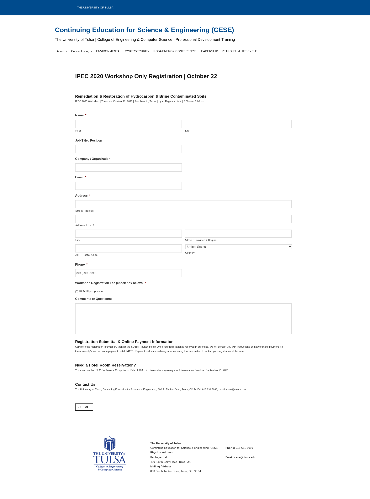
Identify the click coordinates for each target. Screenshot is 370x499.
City (77, 240)
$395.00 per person (91, 291)
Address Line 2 (84, 225)
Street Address (84, 210)
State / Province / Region (201, 240)
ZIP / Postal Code (86, 254)
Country (190, 252)
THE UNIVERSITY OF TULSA (95, 7)
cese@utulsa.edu (245, 457)
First (78, 130)
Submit (84, 407)
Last (188, 130)
